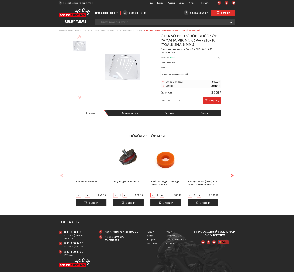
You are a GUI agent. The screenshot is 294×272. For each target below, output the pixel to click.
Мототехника (152, 243)
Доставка (170, 243)
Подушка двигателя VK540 (126, 181)
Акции (181, 2)
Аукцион (171, 2)
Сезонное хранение (174, 235)
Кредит (169, 247)
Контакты (205, 2)
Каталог (151, 231)
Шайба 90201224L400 (86, 181)
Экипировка (151, 239)
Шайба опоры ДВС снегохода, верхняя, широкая (164, 183)
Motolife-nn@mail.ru (114, 236)
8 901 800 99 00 (73, 232)
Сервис (160, 2)
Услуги (191, 2)
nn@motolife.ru (112, 239)
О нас (150, 2)
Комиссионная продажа (176, 239)
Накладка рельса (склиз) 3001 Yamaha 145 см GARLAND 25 (202, 183)
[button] (232, 175)
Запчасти (150, 235)
